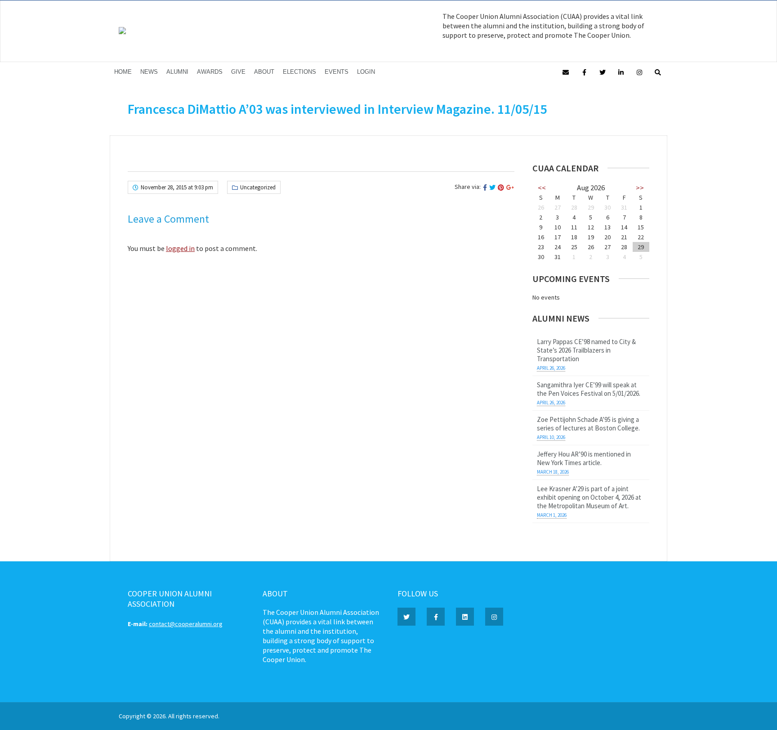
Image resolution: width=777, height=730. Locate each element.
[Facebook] (584, 72)
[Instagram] (639, 72)
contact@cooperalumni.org (186, 624)
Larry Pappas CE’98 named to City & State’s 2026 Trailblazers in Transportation (586, 350)
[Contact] (566, 72)
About (264, 71)
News (149, 71)
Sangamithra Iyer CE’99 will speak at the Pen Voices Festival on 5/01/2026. (588, 389)
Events (336, 71)
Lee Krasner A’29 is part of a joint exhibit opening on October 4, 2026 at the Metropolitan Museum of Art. (589, 497)
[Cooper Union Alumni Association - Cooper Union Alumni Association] (122, 32)
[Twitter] (603, 72)
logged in (180, 248)
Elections (299, 71)
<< (542, 188)
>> (640, 188)
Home (123, 71)
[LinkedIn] (621, 72)
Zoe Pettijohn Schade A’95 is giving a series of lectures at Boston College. (588, 423)
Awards (210, 71)
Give (238, 71)
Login (366, 71)
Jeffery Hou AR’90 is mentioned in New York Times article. (584, 458)
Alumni (177, 71)
